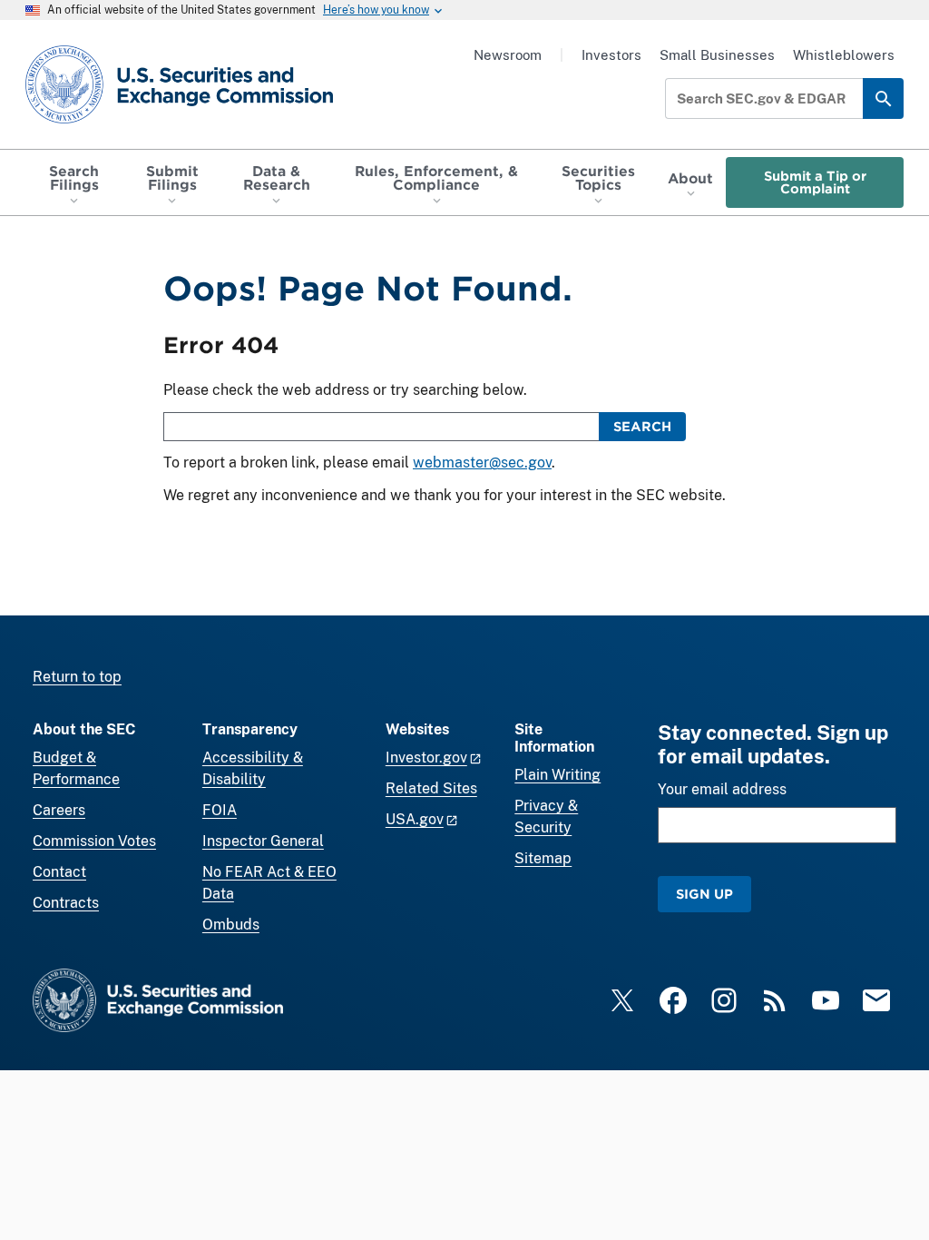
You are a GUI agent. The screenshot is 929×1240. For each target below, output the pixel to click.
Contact (59, 872)
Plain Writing (557, 774)
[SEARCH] (883, 98)
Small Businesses (717, 55)
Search (642, 426)
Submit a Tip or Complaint (815, 182)
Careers (59, 810)
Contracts (66, 902)
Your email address (722, 789)
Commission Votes (94, 841)
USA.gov (415, 819)
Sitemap (543, 858)
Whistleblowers (844, 55)
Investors (611, 55)
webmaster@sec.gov (482, 462)
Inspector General (263, 841)
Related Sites (431, 788)
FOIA (219, 810)
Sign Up (704, 893)
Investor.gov (426, 757)
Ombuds (230, 924)
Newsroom (508, 55)
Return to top (77, 676)
